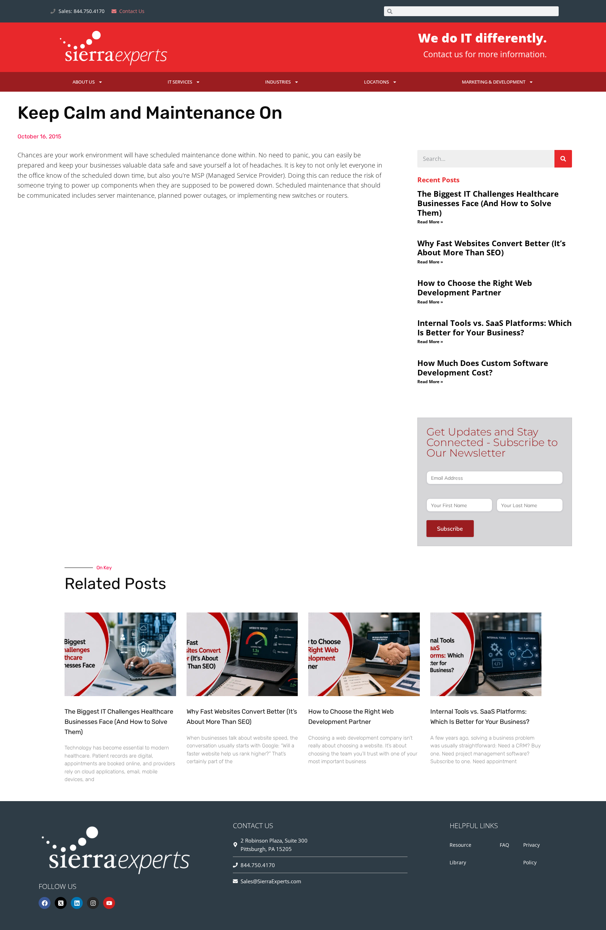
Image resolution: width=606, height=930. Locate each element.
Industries (278, 82)
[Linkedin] (77, 903)
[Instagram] (93, 903)
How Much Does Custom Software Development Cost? (482, 368)
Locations (376, 82)
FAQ (504, 844)
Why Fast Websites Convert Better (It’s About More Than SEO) (491, 248)
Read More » (430, 222)
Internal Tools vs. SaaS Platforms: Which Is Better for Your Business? (494, 327)
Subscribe (450, 528)
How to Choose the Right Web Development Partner (474, 287)
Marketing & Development (493, 82)
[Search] (563, 159)
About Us (84, 82)
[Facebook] (44, 903)
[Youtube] (109, 903)
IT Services (180, 82)
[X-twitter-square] (61, 903)
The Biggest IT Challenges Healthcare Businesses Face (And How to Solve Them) (488, 202)
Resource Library (460, 853)
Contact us (443, 54)
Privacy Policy (531, 853)
